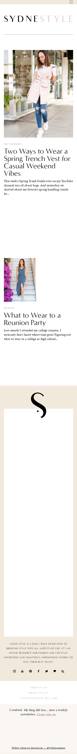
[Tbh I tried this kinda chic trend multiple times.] (38, 577)
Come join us (46, 714)
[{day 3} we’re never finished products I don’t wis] (38, 541)
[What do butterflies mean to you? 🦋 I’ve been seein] (38, 432)
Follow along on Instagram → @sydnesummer (39, 748)
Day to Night (12, 144)
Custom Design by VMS (34, 698)
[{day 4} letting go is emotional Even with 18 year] (38, 469)
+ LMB (53, 698)
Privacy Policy (38, 693)
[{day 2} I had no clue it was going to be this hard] (38, 613)
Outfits (9, 308)
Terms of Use (38, 687)
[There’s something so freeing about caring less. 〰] (38, 505)
